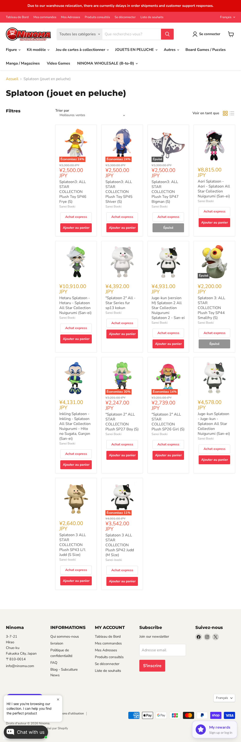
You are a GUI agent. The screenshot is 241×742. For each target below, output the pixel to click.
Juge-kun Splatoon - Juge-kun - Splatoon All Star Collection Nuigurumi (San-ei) (214, 423)
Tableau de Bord (17, 17)
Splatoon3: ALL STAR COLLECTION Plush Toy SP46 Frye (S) (72, 191)
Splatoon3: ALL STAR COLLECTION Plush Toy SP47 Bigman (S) (165, 191)
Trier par (62, 111)
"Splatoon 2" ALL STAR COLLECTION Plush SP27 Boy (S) (122, 422)
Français (225, 17)
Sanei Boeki (67, 206)
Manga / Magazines (23, 63)
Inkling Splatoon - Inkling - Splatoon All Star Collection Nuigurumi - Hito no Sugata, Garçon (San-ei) (75, 426)
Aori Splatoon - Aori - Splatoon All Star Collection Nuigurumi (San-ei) (214, 189)
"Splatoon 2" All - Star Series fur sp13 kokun (120, 302)
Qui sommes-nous (64, 636)
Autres (170, 49)
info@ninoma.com (20, 666)
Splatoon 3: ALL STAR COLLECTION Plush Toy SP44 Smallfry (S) (211, 307)
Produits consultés (97, 17)
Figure (12, 49)
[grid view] (225, 113)
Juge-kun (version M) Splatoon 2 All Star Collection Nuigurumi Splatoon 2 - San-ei (168, 307)
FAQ (53, 662)
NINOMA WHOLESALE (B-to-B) (106, 63)
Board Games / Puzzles (205, 49)
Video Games (58, 63)
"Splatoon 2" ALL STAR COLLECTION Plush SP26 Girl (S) (168, 422)
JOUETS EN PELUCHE (135, 49)
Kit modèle (37, 49)
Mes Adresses (70, 17)
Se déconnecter (125, 17)
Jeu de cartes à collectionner (81, 49)
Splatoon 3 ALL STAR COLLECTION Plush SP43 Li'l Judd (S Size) (72, 544)
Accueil (12, 79)
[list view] (232, 113)
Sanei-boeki (67, 560)
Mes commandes (44, 17)
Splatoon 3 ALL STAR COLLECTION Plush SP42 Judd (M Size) (119, 545)
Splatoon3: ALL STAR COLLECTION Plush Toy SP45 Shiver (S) (119, 191)
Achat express (76, 217)
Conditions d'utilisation (68, 713)
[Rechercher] (167, 34)
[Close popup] (58, 699)
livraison (56, 643)
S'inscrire (152, 666)
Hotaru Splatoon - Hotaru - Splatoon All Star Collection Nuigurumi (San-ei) (75, 305)
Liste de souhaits (152, 17)
